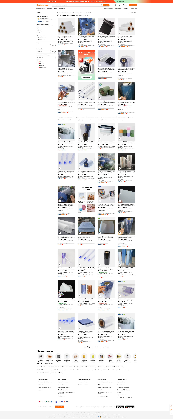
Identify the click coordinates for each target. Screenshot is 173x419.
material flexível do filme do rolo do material (91, 120)
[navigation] (46, 180)
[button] (101, 5)
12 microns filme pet (81, 117)
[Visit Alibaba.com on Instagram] (126, 397)
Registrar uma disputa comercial (104, 387)
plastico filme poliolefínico (57, 372)
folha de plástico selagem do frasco (88, 366)
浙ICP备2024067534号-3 (121, 417)
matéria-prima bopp (107, 120)
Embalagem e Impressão (67, 12)
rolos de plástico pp (75, 120)
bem (53, 45)
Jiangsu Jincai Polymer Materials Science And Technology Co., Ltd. (86, 45)
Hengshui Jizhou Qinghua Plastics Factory (66, 75)
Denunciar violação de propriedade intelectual (105, 393)
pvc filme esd (75, 366)
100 (104, 347)
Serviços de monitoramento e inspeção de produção (66, 393)
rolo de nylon (101, 366)
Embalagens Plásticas (79, 12)
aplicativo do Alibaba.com (109, 406)
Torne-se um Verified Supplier (123, 389)
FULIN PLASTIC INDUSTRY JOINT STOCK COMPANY (86, 108)
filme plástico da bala (63, 120)
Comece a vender (121, 384)
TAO (97, 412)
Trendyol (101, 412)
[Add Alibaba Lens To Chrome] (59, 407)
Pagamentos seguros (62, 382)
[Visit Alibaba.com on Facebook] (118, 397)
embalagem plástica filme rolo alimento (115, 366)
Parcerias (119, 392)
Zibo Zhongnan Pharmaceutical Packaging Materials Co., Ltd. (106, 147)
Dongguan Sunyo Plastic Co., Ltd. (125, 78)
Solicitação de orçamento (83, 384)
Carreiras (40, 389)
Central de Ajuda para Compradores (105, 382)
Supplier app (82, 406)
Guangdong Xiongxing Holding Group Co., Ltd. (86, 178)
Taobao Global (92, 412)
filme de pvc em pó (58, 369)
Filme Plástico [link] (89, 12)
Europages (106, 412)
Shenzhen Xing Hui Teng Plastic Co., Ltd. (126, 112)
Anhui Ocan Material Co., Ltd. (64, 213)
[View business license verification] (98, 417)
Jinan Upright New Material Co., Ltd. (65, 110)
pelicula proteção (99, 369)
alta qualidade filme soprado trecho (66, 117)
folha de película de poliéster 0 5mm (109, 117)
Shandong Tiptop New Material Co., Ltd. (86, 148)
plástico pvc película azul (93, 117)
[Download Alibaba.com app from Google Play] (129, 407)
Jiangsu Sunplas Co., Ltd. (63, 148)
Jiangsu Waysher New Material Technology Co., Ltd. (86, 243)
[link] (171, 406)
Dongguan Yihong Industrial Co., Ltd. (65, 43)
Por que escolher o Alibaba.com (45, 382)
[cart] (120, 5)
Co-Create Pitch (42, 384)
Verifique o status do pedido (123, 387)
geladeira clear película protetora (45, 366)
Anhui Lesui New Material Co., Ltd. (105, 77)
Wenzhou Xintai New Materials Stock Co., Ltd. (106, 45)
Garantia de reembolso (63, 384)
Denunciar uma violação (103, 396)
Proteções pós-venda (62, 389)
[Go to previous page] (85, 347)
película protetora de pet (123, 369)
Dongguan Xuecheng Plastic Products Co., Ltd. (66, 243)
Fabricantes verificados (83, 382)
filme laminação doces (88, 369)
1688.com (73, 412)
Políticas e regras (61, 396)
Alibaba (58, 12)
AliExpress (67, 412)
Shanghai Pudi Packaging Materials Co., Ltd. (126, 45)
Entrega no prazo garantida (63, 387)
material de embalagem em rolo (121, 120)
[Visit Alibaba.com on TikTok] (132, 397)
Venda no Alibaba (121, 382)
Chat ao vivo (100, 384)
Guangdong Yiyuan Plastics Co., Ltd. (65, 177)
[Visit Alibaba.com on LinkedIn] (121, 397)
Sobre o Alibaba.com (43, 379)
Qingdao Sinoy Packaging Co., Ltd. (125, 180)
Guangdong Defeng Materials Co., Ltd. (126, 211)
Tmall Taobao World (80, 412)
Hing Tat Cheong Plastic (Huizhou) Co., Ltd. (126, 148)
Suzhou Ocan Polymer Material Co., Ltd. (106, 108)
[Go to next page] (107, 347)
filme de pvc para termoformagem (62, 366)
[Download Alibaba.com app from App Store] (120, 407)
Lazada (86, 412)
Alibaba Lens (46, 406)
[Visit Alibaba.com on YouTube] (129, 397)
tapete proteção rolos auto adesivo (73, 369)
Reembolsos (100, 389)
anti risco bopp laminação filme (126, 117)
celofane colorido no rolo (43, 372)
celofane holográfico (110, 369)
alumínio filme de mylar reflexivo (45, 369)
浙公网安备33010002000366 (108, 417)
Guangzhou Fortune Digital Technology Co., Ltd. (106, 213)
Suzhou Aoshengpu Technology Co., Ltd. (106, 181)
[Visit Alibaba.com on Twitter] (123, 397)
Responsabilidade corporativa (45, 387)
